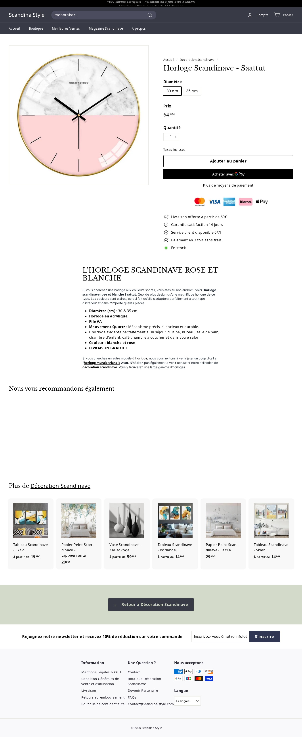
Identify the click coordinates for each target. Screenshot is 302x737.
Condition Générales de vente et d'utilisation (100, 681)
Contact (134, 672)
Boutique (36, 28)
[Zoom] (78, 115)
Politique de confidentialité (102, 704)
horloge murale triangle (102, 363)
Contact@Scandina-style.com (151, 704)
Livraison (88, 690)
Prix (167, 106)
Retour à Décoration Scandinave (154, 604)
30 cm (172, 91)
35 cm (192, 91)
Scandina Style (27, 15)
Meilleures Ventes (66, 28)
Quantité (172, 127)
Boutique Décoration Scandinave (144, 681)
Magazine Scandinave (106, 28)
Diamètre (172, 81)
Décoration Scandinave (197, 59)
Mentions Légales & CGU (101, 672)
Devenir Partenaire (143, 690)
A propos (139, 28)
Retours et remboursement (103, 697)
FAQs (132, 697)
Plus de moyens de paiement (228, 185)
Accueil (14, 28)
